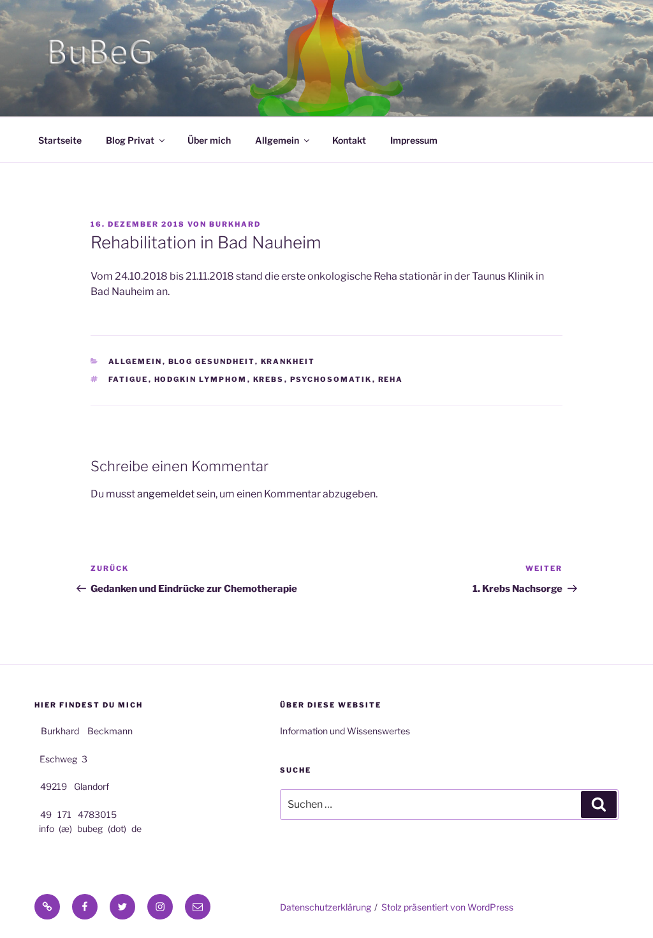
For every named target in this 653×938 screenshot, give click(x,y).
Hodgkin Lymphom (200, 379)
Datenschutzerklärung (325, 907)
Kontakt (349, 140)
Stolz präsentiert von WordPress (447, 907)
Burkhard (235, 224)
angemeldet (165, 494)
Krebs (268, 379)
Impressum (413, 140)
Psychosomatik (331, 379)
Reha (391, 379)
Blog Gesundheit (211, 361)
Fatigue (128, 379)
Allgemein (277, 140)
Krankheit (288, 361)
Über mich (209, 140)
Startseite (60, 140)
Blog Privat (130, 140)
